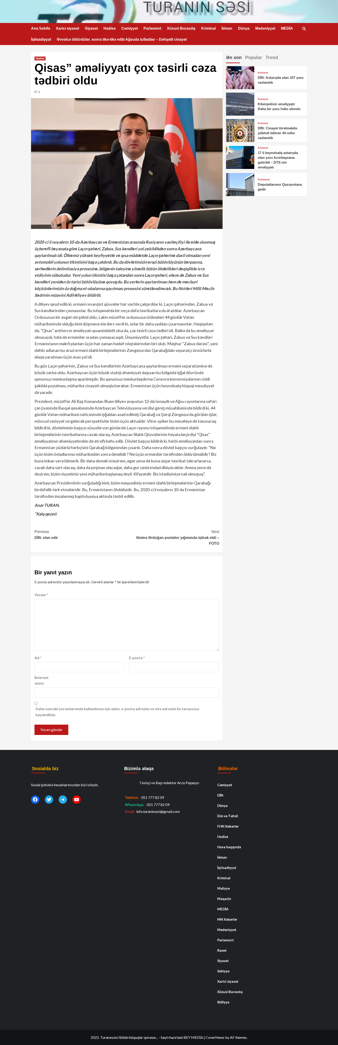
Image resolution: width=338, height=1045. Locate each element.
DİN (220, 795)
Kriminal (208, 28)
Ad (38, 657)
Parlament (152, 28)
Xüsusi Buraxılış (181, 28)
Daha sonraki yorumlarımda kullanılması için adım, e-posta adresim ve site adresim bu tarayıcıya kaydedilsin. (117, 711)
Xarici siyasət (67, 28)
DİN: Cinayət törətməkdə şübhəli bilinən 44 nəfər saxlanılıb (277, 133)
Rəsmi (221, 950)
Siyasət (91, 28)
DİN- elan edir (46, 535)
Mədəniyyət (265, 28)
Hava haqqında (229, 847)
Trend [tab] (272, 57)
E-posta (137, 657)
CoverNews (215, 1037)
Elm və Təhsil (227, 816)
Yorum (41, 594)
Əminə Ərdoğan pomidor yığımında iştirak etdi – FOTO (177, 537)
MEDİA (287, 28)
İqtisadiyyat (41, 39)
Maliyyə (223, 888)
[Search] (304, 29)
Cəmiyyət (129, 28)
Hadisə (109, 28)
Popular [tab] (253, 57)
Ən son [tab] (234, 57)
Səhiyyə (223, 971)
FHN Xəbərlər (228, 826)
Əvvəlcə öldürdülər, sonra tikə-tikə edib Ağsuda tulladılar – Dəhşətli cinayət (122, 39)
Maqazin (224, 899)
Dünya (243, 28)
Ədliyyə (223, 1002)
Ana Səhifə (40, 28)
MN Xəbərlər (227, 919)
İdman (226, 28)
